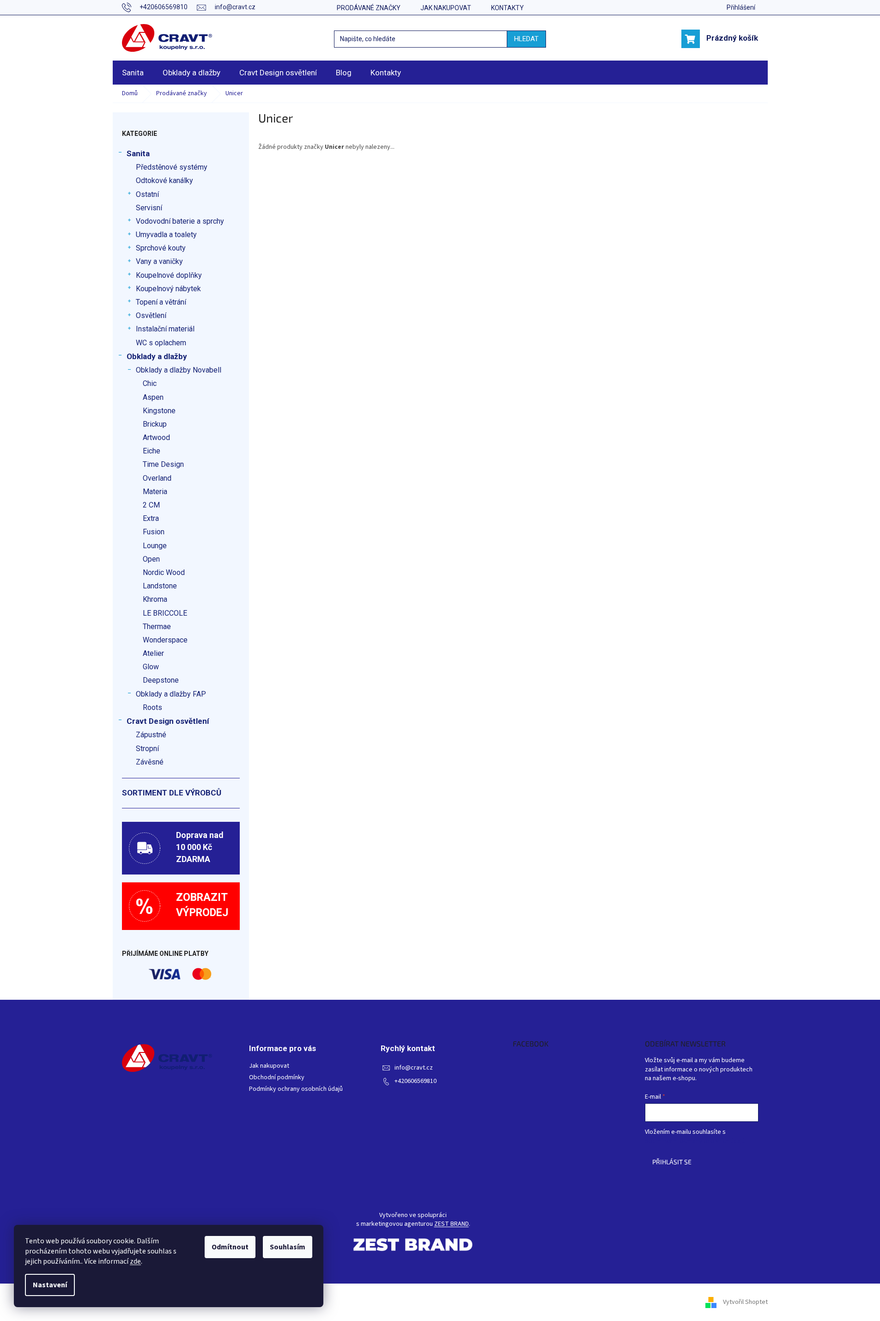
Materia (155, 491)
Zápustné (151, 734)
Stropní (147, 748)
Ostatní (147, 194)
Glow (151, 666)
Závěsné (150, 762)
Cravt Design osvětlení (168, 721)
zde (135, 1261)
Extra (151, 518)
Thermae (157, 626)
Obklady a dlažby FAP (171, 694)
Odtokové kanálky (164, 180)
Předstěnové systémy (171, 167)
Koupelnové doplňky (169, 275)
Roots (152, 707)
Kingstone (159, 410)
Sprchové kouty (161, 248)
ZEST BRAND (451, 1224)
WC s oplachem (161, 342)
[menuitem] (133, 73)
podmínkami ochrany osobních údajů (695, 1141)
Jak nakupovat (445, 8)
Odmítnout (230, 1247)
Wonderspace (165, 640)
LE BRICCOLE (165, 613)
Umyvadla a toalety (166, 234)
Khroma (155, 599)
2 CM (151, 505)
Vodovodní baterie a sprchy (180, 221)
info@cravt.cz (413, 1068)
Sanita (138, 153)
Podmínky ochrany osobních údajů (296, 1089)
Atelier (153, 653)
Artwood (156, 437)
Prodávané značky (369, 8)
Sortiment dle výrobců (171, 792)
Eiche (151, 450)
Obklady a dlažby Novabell (178, 370)
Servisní (149, 207)
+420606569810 (415, 1081)
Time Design (163, 464)
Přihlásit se (672, 1162)
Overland (157, 478)
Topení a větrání (161, 302)
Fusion (153, 531)
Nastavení (50, 1285)
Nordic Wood (164, 572)
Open (151, 559)
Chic (150, 383)
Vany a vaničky (159, 261)
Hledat (526, 39)
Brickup (155, 424)
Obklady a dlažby (157, 356)
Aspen (153, 397)
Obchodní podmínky (276, 1077)
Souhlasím (287, 1247)
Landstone (160, 585)
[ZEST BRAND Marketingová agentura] (413, 1244)
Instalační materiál (165, 328)
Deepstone (161, 680)
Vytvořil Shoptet (745, 1302)
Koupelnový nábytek (168, 288)
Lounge (155, 545)
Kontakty (507, 8)
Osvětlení (151, 315)
